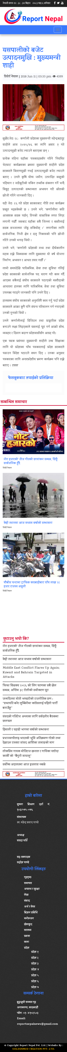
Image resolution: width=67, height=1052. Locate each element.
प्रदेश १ (35, 952)
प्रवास (27, 936)
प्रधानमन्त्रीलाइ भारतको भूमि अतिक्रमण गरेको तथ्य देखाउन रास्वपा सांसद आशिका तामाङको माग (32, 741)
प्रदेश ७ (35, 987)
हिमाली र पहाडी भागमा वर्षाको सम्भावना (26, 729)
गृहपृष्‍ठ (27, 877)
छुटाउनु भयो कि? (16, 639)
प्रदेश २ (35, 958)
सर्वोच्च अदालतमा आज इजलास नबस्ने (24, 764)
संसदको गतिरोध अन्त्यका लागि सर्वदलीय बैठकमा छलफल (30, 719)
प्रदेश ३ (35, 964)
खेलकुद (28, 924)
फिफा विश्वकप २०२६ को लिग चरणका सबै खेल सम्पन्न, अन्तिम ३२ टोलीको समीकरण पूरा (29, 688)
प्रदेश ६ (35, 981)
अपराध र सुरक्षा (31, 889)
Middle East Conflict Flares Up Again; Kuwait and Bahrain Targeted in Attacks (31, 673)
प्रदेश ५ (35, 975)
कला (26, 942)
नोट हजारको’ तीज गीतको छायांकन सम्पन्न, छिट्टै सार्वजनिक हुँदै (29, 649)
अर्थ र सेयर (29, 907)
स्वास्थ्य (27, 930)
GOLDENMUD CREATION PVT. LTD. (33, 1049)
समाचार (28, 883)
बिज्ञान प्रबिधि (31, 912)
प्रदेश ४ (35, 969)
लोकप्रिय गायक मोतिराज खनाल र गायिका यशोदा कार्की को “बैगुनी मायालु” (31, 754)
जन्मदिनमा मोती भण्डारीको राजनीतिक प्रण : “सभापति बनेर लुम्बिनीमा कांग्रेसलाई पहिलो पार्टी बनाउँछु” (30, 704)
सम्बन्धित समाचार (14, 402)
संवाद (27, 901)
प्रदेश (26, 948)
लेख (26, 895)
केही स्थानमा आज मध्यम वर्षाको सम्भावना (27, 659)
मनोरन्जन (29, 918)
